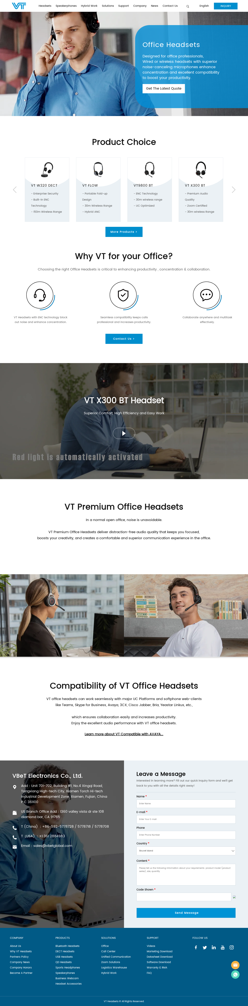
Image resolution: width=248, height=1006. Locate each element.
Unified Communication (116, 957)
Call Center (108, 951)
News (154, 6)
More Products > (124, 232)
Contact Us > (124, 339)
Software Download (159, 962)
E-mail (141, 812)
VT (235, 965)
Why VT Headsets (21, 951)
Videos (151, 946)
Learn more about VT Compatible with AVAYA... (124, 734)
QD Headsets (64, 962)
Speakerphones (66, 6)
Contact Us (170, 6)
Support (123, 6)
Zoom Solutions (110, 962)
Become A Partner (21, 973)
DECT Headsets (65, 951)
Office (105, 946)
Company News (20, 962)
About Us (15, 946)
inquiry (226, 6)
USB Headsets (64, 957)
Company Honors (21, 968)
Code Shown (146, 889)
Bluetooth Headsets (67, 946)
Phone (140, 828)
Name (141, 796)
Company (140, 6)
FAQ (149, 973)
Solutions (108, 6)
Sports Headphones (68, 968)
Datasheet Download (160, 957)
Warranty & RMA (157, 968)
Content (142, 861)
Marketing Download (159, 951)
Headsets (45, 6)
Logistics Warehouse (114, 968)
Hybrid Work (89, 6)
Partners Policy (19, 957)
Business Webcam (67, 978)
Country (142, 843)
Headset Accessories (69, 984)
